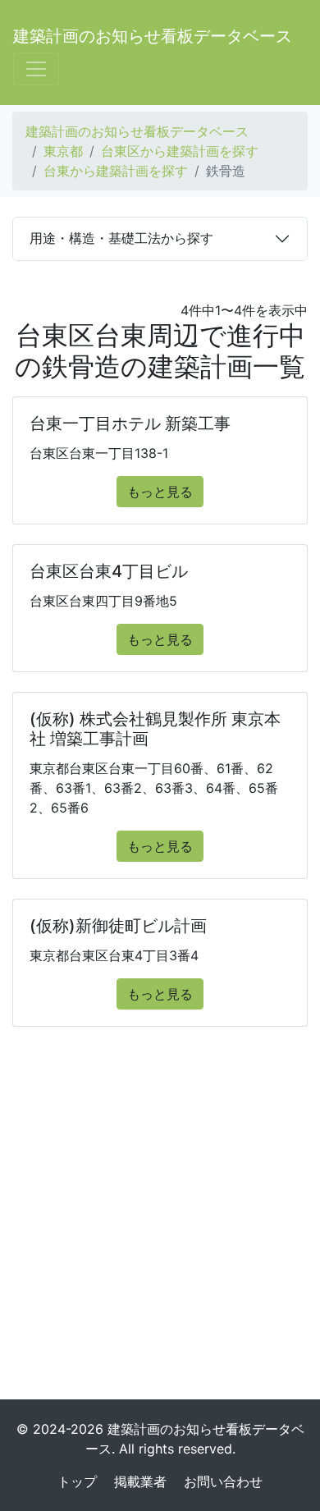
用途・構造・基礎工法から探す (121, 238)
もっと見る (160, 491)
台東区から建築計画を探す (179, 151)
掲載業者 (140, 1481)
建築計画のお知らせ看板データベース (152, 36)
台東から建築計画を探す (115, 171)
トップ (77, 1481)
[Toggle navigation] (36, 69)
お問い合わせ (223, 1481)
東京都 (63, 151)
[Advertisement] (160, 1220)
